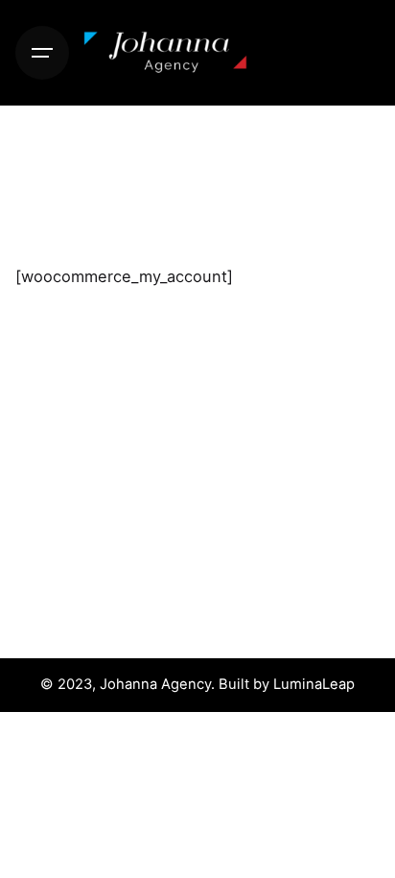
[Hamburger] (42, 53)
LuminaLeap (314, 684)
